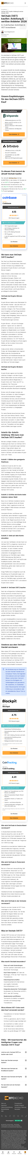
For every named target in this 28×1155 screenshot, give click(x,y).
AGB (2, 1111)
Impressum (4, 1105)
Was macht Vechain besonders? (13, 961)
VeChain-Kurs (13, 178)
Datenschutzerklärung (7, 1107)
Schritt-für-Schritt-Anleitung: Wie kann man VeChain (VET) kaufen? (12, 435)
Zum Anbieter (13, 134)
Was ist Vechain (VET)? (11, 931)
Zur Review (14, 241)
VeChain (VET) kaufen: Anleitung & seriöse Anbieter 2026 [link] (12, 12)
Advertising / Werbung (20, 1107)
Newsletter (17, 1109)
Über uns (3, 1103)
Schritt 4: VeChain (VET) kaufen (13, 587)
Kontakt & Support (19, 1105)
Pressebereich (18, 1103)
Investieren (4, 9)
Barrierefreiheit (5, 1109)
